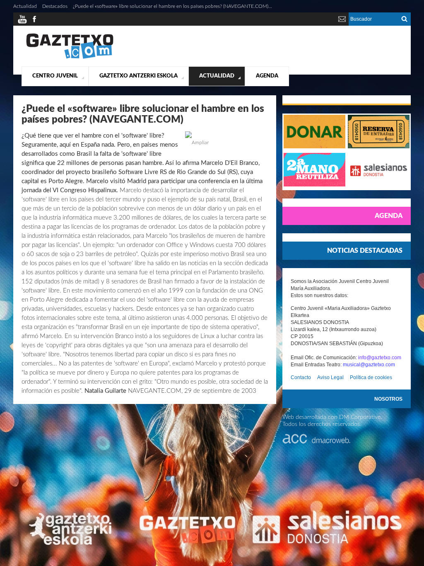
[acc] (316, 442)
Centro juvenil (55, 76)
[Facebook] (34, 22)
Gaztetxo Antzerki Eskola (138, 76)
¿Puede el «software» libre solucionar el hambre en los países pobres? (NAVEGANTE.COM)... (172, 6)
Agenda (267, 76)
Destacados (54, 6)
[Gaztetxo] (70, 57)
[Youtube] (22, 22)
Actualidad (216, 76)
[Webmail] (342, 22)
